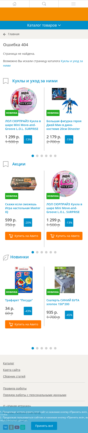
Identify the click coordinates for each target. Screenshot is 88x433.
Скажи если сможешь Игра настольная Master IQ (22, 208)
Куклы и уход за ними (35, 81)
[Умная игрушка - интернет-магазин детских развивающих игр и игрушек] (44, 14)
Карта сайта (11, 370)
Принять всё (44, 426)
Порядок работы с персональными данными (34, 395)
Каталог (8, 363)
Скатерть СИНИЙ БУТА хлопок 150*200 (62, 302)
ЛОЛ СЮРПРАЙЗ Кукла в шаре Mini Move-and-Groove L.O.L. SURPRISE (23, 125)
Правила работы (15, 388)
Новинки (19, 257)
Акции (19, 164)
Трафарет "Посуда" (19, 300)
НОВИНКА (11, 112)
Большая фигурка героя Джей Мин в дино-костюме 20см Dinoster (63, 125)
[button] (33, 156)
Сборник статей (14, 376)
